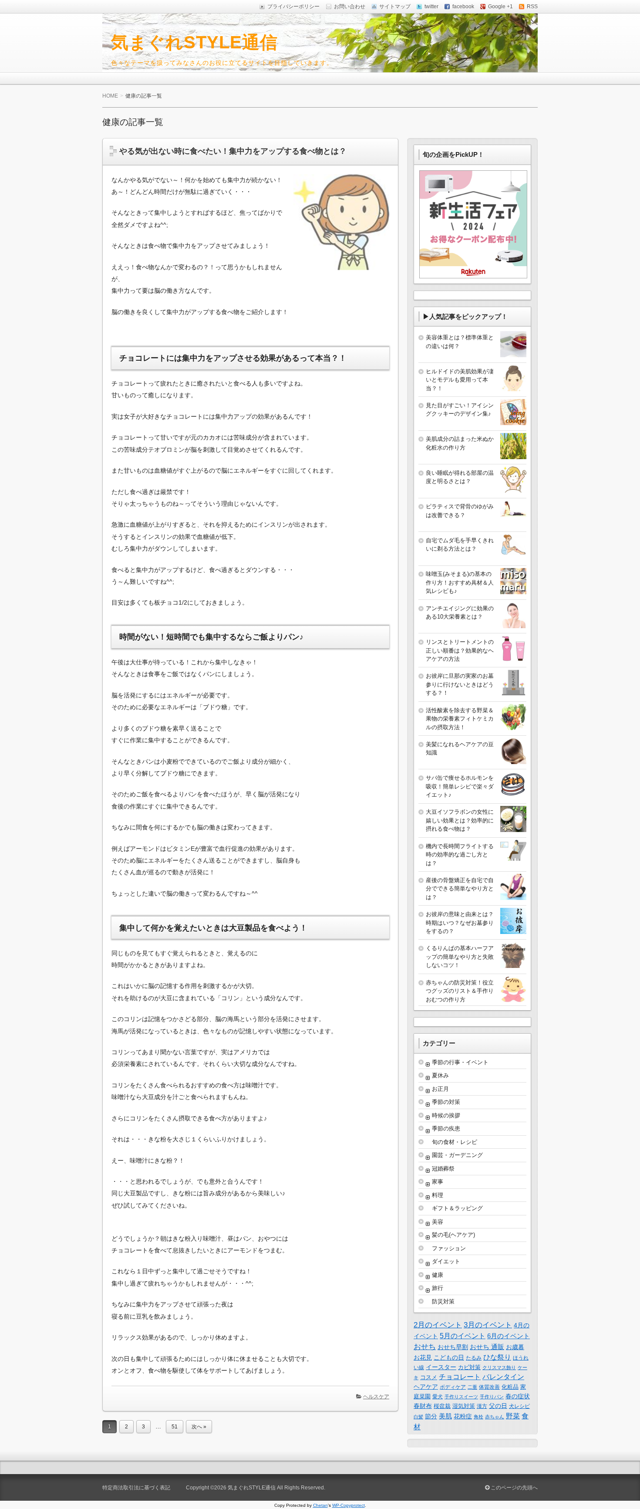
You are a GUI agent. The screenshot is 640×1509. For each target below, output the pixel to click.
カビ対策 (469, 1367)
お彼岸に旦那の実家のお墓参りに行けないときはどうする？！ (460, 684)
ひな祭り (497, 1357)
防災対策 (443, 1301)
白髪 (418, 1416)
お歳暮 (515, 1346)
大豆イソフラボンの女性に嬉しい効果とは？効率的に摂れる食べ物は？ (460, 820)
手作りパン (492, 1396)
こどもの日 (449, 1357)
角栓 (478, 1416)
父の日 (498, 1405)
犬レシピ (519, 1406)
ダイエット (446, 1261)
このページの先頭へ (513, 1488)
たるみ (474, 1358)
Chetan (320, 1505)
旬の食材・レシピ (454, 1142)
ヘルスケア (376, 1397)
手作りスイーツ (461, 1396)
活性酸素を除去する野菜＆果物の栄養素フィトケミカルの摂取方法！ (460, 719)
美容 (437, 1221)
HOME (110, 96)
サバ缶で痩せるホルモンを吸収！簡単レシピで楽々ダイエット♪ (460, 786)
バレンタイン (503, 1376)
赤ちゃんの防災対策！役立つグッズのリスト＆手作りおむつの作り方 (460, 991)
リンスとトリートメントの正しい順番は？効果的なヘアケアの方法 (460, 650)
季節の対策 (446, 1102)
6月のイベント (508, 1336)
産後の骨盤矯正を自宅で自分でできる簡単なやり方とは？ (460, 888)
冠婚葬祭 (443, 1168)
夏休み (440, 1075)
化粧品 (510, 1387)
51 (175, 1427)
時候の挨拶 (446, 1115)
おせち (425, 1347)
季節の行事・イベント (460, 1062)
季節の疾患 (446, 1128)
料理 (437, 1195)
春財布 (423, 1405)
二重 (472, 1387)
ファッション (449, 1248)
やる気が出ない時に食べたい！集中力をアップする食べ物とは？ (233, 151)
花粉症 (463, 1416)
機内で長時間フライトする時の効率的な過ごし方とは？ (460, 854)
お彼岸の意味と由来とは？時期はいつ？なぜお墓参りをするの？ (460, 922)
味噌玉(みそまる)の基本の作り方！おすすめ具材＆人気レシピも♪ (460, 582)
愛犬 (437, 1396)
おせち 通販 (487, 1346)
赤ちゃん (494, 1416)
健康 (437, 1275)
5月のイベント (462, 1336)
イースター (441, 1367)
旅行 (437, 1288)
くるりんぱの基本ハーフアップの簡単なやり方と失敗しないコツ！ (460, 956)
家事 (437, 1181)
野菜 (513, 1416)
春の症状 (517, 1396)
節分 (431, 1416)
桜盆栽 (442, 1406)
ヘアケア (426, 1386)
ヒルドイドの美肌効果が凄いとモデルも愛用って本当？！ (460, 380)
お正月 (440, 1089)
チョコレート (460, 1376)
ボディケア (453, 1387)
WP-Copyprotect (348, 1505)
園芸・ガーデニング (457, 1155)
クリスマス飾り (499, 1367)
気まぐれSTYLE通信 (194, 42)
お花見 (423, 1357)
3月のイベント (488, 1325)
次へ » (199, 1427)
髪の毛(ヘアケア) (453, 1235)
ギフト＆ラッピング (457, 1208)
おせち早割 (453, 1346)
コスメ (428, 1377)
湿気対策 (463, 1406)
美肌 (445, 1416)
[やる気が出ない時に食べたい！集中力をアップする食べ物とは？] (338, 272)
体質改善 (489, 1387)
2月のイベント (438, 1324)
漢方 (482, 1406)
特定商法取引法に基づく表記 (136, 1488)
